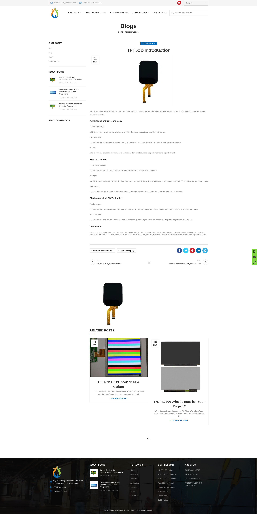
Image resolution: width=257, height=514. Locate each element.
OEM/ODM (134, 474)
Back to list (149, 262)
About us (134, 487)
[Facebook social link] (179, 250)
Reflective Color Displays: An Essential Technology (70, 105)
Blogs (133, 491)
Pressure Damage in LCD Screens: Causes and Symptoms (69, 91)
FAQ (50, 53)
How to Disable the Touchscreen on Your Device (70, 78)
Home (120, 32)
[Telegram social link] (205, 250)
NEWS (51, 57)
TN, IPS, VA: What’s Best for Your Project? (179, 404)
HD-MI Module (163, 491)
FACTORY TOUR (191, 474)
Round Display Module (166, 483)
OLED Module (163, 500)
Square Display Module (166, 487)
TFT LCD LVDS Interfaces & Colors (119, 384)
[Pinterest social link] (192, 250)
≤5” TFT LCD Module (165, 470)
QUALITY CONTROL (192, 479)
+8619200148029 (59, 487)
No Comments (72, 83)
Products (134, 479)
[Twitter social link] (185, 250)
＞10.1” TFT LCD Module (167, 479)
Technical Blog (132, 32)
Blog (50, 48)
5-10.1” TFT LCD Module (167, 474)
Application (135, 483)
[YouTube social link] (179, 3)
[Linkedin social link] (198, 250)
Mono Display (163, 496)
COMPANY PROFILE (192, 470)
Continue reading (118, 398)
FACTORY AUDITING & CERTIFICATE (193, 484)
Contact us (134, 496)
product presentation (103, 250)
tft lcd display (127, 250)
